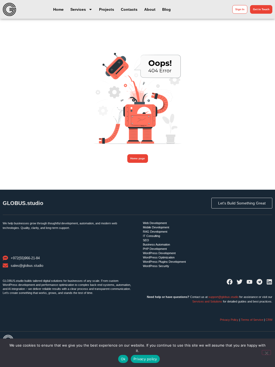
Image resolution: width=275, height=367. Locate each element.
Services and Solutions (207, 301)
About (149, 9)
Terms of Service (252, 319)
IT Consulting (151, 236)
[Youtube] (249, 282)
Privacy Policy (229, 319)
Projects (106, 9)
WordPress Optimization (159, 257)
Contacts (129, 9)
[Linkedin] (269, 282)
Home (58, 9)
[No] (266, 352)
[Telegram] (259, 282)
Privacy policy (145, 359)
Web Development (155, 223)
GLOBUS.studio (23, 203)
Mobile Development (156, 227)
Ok (123, 359)
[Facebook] (230, 282)
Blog (166, 9)
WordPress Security (156, 266)
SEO (146, 240)
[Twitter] (240, 282)
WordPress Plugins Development (164, 261)
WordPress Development (159, 253)
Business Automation (156, 244)
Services (78, 9)
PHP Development (155, 248)
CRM (269, 319)
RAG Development (155, 231)
